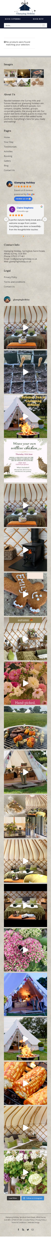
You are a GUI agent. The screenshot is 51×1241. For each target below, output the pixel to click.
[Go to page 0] (21, 236)
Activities (8, 151)
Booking (8, 156)
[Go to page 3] (27, 236)
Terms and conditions (14, 281)
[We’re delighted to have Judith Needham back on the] (25, 460)
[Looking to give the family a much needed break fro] (25, 994)
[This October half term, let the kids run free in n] (25, 594)
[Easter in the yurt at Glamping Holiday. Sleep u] (25, 505)
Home (7, 137)
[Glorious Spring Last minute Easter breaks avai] (25, 816)
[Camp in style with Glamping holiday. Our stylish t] (25, 1038)
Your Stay (8, 142)
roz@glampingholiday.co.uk (23, 258)
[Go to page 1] (23, 236)
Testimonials (10, 146)
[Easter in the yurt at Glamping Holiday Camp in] (25, 327)
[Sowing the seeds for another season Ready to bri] (25, 372)
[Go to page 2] (25, 236)
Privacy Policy (10, 277)
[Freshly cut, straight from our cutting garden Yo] (25, 683)
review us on (22, 198)
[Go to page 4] (29, 236)
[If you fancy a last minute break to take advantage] (25, 1127)
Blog (6, 165)
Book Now (38, 19)
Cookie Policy (29, 1220)
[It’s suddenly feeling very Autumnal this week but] (25, 950)
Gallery (7, 160)
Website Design (33, 1222)
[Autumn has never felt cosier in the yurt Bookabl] (25, 905)
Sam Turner (23, 207)
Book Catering (13, 19)
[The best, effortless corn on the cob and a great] (25, 1083)
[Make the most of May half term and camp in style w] (25, 772)
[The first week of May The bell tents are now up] (25, 1172)
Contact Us (9, 170)
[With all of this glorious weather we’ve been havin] (25, 727)
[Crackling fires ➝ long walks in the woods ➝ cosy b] (25, 638)
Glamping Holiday (24, 182)
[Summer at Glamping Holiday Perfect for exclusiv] (25, 416)
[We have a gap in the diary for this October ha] (25, 549)
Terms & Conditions (19, 1222)
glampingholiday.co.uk (20, 261)
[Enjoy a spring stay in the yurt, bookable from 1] (25, 861)
